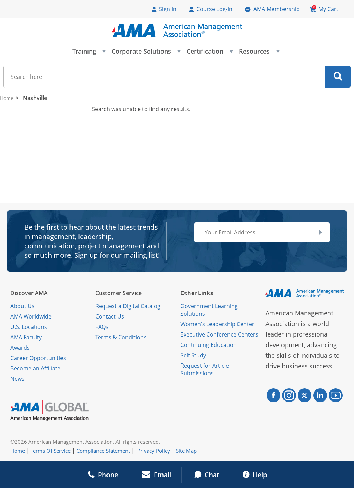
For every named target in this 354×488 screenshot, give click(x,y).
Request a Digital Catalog (127, 306)
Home (6, 98)
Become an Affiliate (35, 368)
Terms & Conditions (121, 337)
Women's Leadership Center (217, 324)
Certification (210, 53)
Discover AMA (29, 293)
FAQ (100, 327)
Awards (20, 347)
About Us (22, 306)
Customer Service (118, 293)
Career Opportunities (38, 358)
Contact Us (109, 316)
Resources (259, 53)
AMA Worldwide (31, 316)
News (17, 379)
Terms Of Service (51, 450)
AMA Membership (276, 9)
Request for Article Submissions (204, 369)
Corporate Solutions (146, 53)
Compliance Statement (103, 450)
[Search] (338, 77)
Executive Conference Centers (219, 334)
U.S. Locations (28, 327)
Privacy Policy (153, 450)
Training (88, 53)
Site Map (186, 450)
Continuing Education (208, 345)
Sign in (167, 9)
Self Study (193, 355)
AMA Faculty (26, 337)
